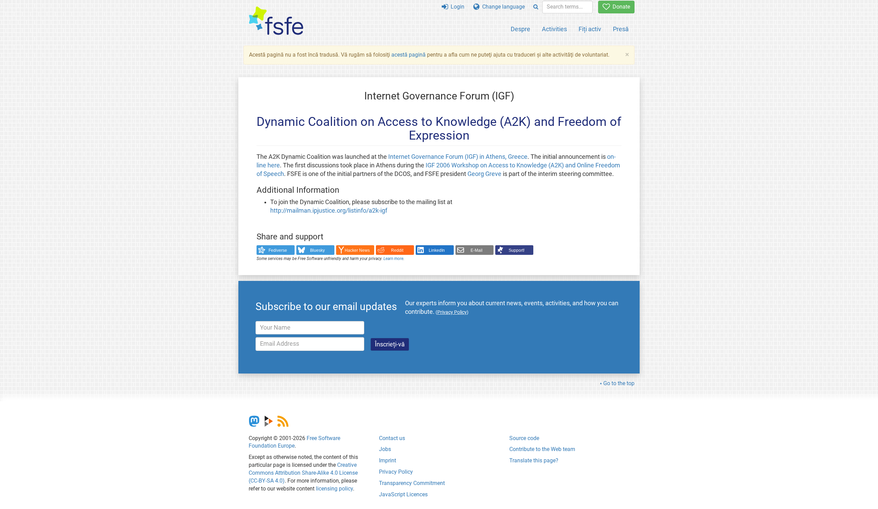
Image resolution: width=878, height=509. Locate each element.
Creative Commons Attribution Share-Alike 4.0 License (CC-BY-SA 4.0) (303, 473)
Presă (621, 29)
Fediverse (278, 250)
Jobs (385, 449)
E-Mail (477, 250)
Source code (524, 438)
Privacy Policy (396, 472)
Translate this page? (533, 460)
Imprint (387, 460)
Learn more (393, 258)
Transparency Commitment (412, 483)
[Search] (536, 7)
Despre (520, 29)
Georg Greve (484, 173)
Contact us (392, 438)
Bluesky (317, 250)
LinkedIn (437, 250)
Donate (620, 6)
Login (456, 6)
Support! (516, 250)
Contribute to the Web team (542, 449)
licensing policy (334, 488)
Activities (554, 29)
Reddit (397, 250)
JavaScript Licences (403, 494)
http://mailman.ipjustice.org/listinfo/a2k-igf (328, 210)
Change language (502, 6)
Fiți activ (590, 29)
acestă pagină (408, 54)
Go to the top (618, 383)
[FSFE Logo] (276, 21)
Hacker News (357, 250)
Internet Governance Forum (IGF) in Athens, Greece (457, 156)
